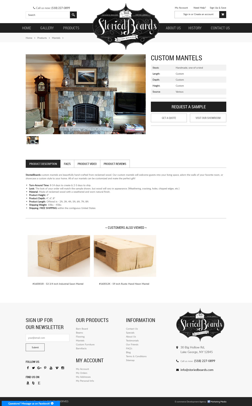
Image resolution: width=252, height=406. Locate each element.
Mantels (56, 37)
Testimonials (132, 340)
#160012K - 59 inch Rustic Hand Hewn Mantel (124, 283)
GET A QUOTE (169, 118)
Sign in (186, 14)
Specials (130, 332)
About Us (131, 336)
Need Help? (200, 7)
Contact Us (132, 328)
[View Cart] (222, 14)
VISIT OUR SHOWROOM (208, 118)
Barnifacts (81, 348)
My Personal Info (85, 380)
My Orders (81, 372)
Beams (79, 332)
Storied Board (126, 26)
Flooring (80, 336)
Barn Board (82, 328)
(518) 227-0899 (60, 8)
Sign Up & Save (218, 7)
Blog (128, 352)
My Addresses (83, 376)
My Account (181, 7)
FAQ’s (129, 348)
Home (29, 37)
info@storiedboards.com (197, 370)
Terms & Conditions (136, 356)
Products (42, 37)
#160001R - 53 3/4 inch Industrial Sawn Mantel (58, 283)
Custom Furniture (85, 344)
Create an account (203, 14)
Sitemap (130, 360)
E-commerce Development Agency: (191, 401)
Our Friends (132, 344)
